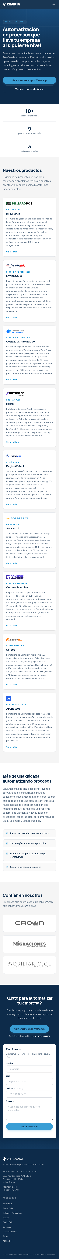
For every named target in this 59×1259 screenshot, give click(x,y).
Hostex (6, 1217)
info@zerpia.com (10, 1187)
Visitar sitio (12, 252)
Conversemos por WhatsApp (31, 80)
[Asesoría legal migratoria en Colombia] (29, 944)
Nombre (9, 1063)
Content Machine (10, 1231)
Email (8, 1076)
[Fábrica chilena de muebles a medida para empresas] (29, 965)
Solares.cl (7, 1227)
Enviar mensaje (29, 1126)
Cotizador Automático (12, 1213)
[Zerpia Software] (11, 4)
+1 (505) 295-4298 (11, 1190)
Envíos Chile (8, 1208)
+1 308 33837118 (42, 1036)
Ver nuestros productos (29, 89)
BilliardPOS (7, 1203)
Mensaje (10, 1101)
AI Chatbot (7, 1241)
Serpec (6, 1236)
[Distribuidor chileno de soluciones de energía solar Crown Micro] (29, 923)
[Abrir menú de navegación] (53, 4)
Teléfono (14, 1088)
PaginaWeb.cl (8, 1222)
